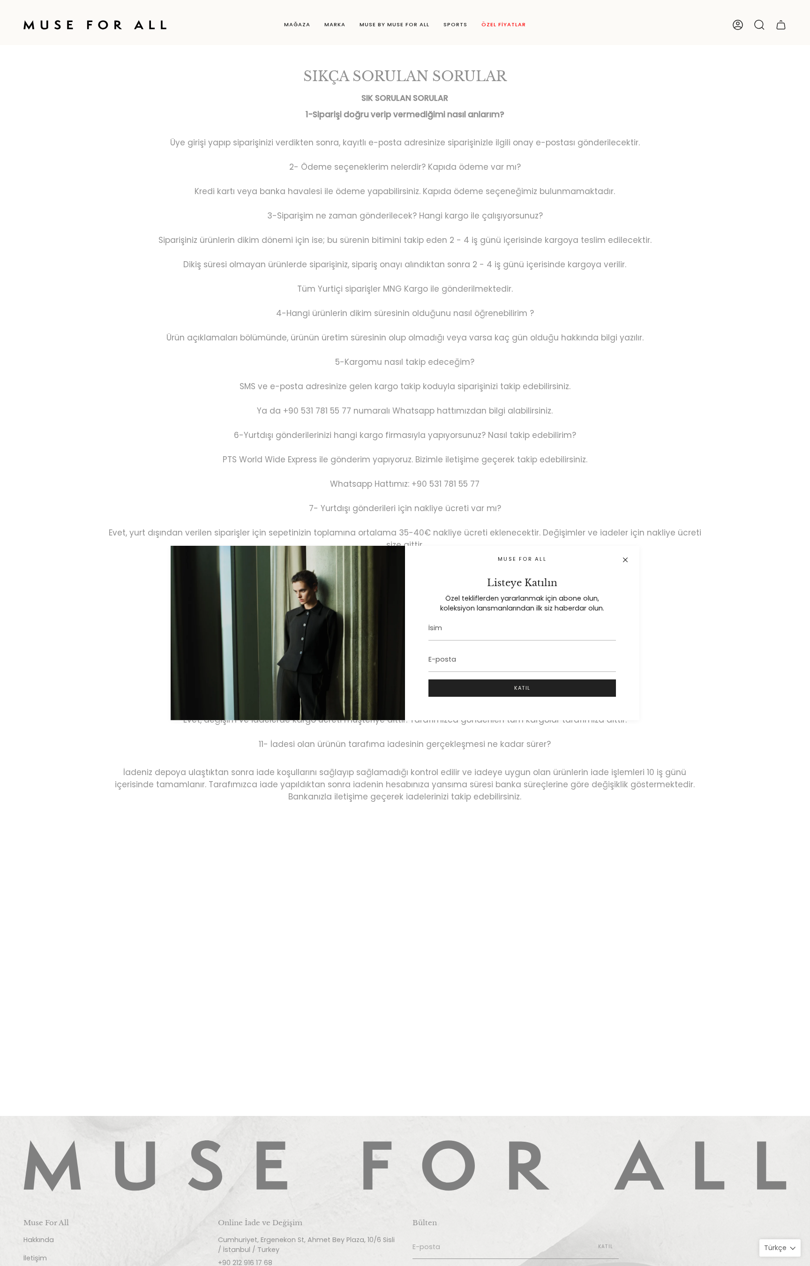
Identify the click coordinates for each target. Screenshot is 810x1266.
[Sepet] (781, 25)
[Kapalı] (625, 560)
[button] (297, 25)
